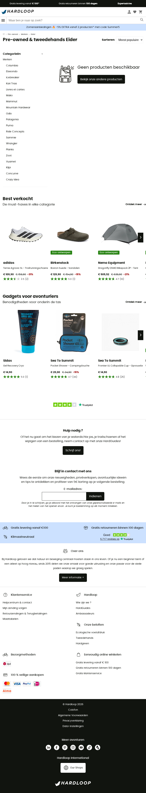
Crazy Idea (12, 179)
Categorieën (12, 53)
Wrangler (11, 143)
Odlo (9, 113)
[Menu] (3, 20)
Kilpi (8, 167)
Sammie (11, 137)
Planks (10, 149)
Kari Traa (11, 83)
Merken (24, 34)
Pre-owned (13, 34)
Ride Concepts (15, 131)
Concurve (12, 173)
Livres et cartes (15, 89)
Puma (9, 125)
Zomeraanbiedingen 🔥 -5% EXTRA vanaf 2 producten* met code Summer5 (73, 27)
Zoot (9, 155)
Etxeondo (11, 71)
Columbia (12, 65)
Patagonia (12, 119)
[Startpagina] (5, 34)
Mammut (11, 101)
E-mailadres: (73, 489)
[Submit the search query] (142, 20)
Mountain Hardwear (18, 107)
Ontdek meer (134, 204)
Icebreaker (12, 77)
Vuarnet (11, 161)
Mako (9, 95)
